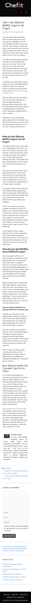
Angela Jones (16, 435)
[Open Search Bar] (21, 12)
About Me (6, 594)
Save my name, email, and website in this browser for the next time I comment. (16, 528)
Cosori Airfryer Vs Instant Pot (12, 574)
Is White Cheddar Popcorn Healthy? (14, 577)
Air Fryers (8, 468)
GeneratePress (23, 600)
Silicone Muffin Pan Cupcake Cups (14, 409)
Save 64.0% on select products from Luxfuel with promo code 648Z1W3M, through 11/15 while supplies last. (14, 548)
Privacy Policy (23, 594)
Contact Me (14, 594)
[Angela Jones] (6, 438)
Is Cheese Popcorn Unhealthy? (12, 580)
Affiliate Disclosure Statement (15, 597)
